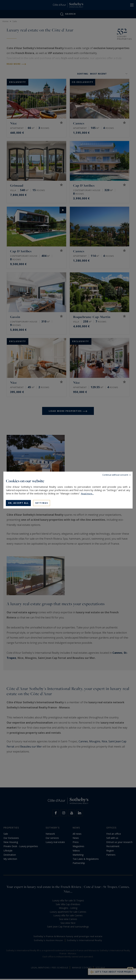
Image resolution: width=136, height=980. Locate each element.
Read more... (87, 493)
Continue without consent (115, 474)
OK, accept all (18, 502)
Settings (41, 502)
